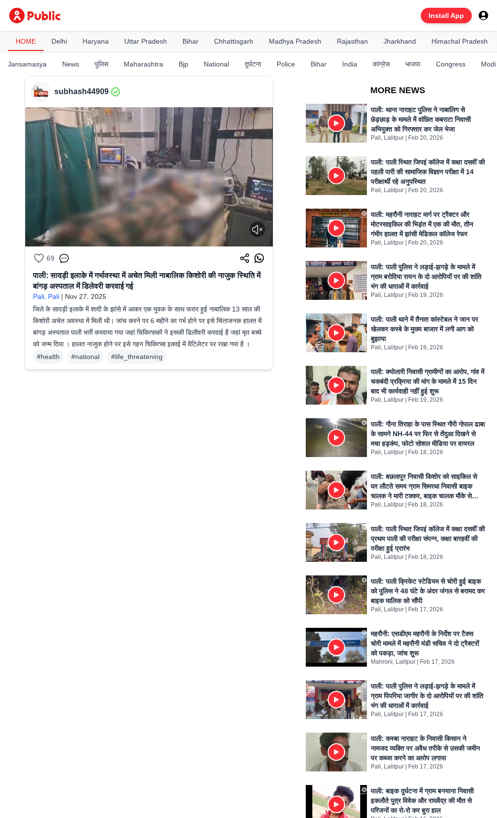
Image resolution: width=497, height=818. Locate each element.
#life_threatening (137, 356)
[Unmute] (257, 229)
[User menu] (483, 15)
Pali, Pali (46, 296)
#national (85, 356)
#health (48, 356)
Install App (446, 15)
